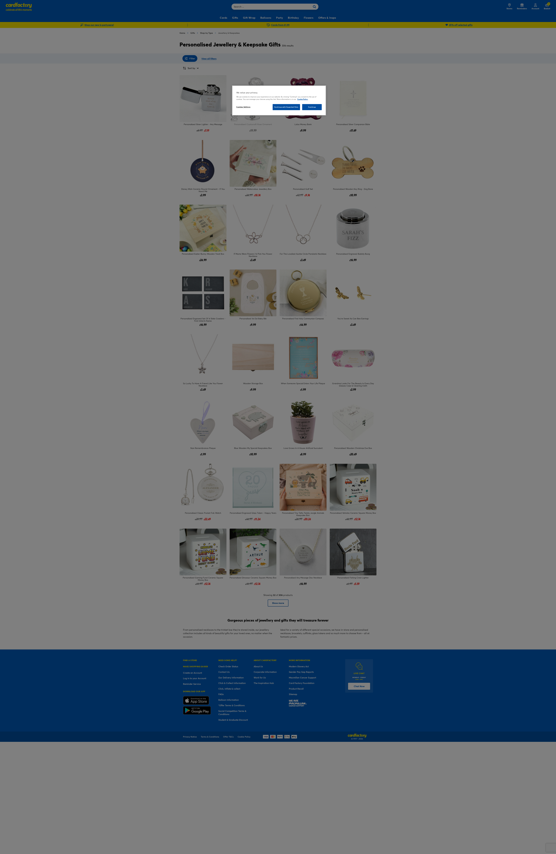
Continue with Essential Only (286, 107)
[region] (279, 100)
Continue (312, 107)
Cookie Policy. (302, 99)
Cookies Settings (243, 107)
